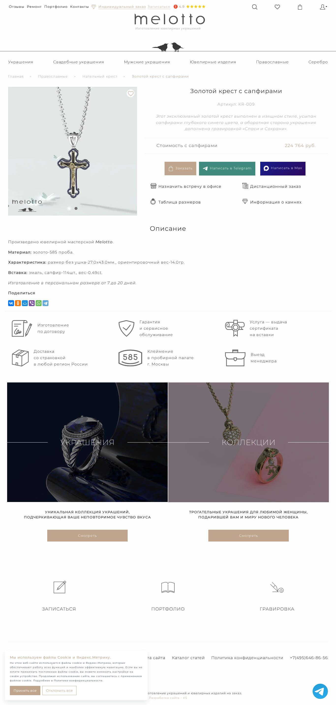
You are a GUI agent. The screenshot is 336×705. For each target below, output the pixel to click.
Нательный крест (99, 76)
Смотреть (87, 535)
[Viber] (32, 303)
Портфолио (56, 6)
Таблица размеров (179, 202)
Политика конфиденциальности (247, 657)
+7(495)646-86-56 (309, 657)
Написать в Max (286, 168)
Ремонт (34, 6)
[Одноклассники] (18, 303)
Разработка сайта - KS (168, 698)
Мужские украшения (147, 62)
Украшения (20, 62)
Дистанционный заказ (275, 186)
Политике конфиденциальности (78, 680)
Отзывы (16, 6)
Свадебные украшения (78, 62)
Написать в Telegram (231, 168)
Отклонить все (59, 690)
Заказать (184, 168)
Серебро (318, 62)
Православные (272, 62)
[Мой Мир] (25, 303)
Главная (16, 76)
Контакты (79, 6)
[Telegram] (45, 303)
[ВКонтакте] (11, 303)
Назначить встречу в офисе (189, 186)
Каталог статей (188, 657)
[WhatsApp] (39, 303)
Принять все (25, 690)
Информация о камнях (276, 202)
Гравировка (277, 609)
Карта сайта (152, 657)
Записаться (59, 609)
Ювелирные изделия (213, 62)
